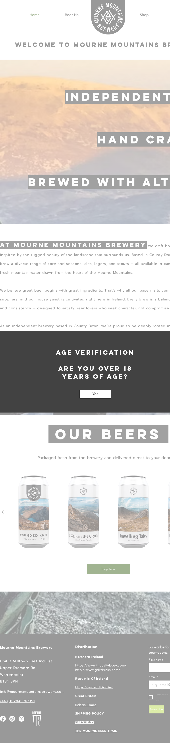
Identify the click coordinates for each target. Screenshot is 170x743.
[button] (95, 394)
